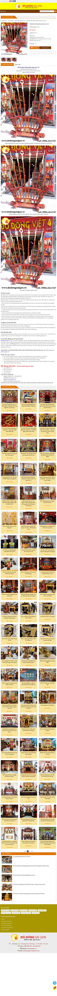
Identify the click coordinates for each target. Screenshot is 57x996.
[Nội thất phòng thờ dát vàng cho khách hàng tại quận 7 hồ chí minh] (28, 697)
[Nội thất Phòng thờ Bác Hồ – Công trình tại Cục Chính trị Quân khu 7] (28, 469)
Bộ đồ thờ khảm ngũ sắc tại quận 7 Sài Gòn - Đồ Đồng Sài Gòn (28, 528)
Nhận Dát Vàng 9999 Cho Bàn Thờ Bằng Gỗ (28, 639)
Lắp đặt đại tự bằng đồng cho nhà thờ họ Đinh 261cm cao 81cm (9, 730)
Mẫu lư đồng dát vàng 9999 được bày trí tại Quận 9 (28, 842)
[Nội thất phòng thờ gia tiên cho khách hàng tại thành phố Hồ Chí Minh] (47, 833)
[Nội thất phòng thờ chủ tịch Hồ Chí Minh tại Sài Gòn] (47, 766)
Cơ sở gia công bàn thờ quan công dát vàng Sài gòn (9, 617)
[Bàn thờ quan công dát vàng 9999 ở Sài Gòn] (9, 675)
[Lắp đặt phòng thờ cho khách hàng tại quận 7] (9, 789)
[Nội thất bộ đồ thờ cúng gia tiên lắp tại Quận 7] (9, 766)
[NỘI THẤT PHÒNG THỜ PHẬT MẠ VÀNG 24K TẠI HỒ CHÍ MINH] (47, 445)
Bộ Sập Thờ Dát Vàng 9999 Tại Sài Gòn (47, 753)
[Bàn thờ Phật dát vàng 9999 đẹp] (47, 675)
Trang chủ (3, 20)
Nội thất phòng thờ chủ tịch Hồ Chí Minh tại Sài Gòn (47, 775)
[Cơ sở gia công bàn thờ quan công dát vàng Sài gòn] (9, 608)
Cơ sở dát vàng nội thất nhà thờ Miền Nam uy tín (47, 572)
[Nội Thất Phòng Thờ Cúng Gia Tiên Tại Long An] (9, 445)
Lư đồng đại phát (15, 912)
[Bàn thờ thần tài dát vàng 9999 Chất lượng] (9, 564)
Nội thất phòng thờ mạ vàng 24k (28, 797)
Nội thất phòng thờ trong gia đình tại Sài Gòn (47, 501)
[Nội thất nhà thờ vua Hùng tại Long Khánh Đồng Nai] (9, 811)
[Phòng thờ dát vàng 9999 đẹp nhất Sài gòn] (28, 744)
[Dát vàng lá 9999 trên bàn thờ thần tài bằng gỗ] (9, 744)
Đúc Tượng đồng (14, 910)
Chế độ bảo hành (5, 929)
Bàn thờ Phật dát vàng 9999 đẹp (47, 683)
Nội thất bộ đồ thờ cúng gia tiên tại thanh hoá (28, 550)
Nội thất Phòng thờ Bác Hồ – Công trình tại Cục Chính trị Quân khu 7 (28, 479)
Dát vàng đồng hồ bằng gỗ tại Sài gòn (47, 729)
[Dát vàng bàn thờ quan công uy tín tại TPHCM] (47, 586)
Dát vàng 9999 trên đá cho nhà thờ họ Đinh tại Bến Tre (28, 683)
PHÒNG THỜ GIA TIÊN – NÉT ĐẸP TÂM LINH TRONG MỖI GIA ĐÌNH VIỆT (9, 502)
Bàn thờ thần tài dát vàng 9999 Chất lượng (9, 572)
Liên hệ (3, 919)
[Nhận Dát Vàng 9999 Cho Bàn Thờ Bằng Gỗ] (28, 630)
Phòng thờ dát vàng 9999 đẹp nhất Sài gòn (28, 753)
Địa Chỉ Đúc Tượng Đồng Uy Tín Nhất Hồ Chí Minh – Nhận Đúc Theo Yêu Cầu (29, 865)
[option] (14, 39)
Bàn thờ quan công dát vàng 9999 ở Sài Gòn (9, 683)
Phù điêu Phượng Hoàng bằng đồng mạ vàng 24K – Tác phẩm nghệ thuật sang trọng (28, 430)
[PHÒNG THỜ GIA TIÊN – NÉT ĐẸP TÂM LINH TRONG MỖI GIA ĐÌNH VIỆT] (9, 492)
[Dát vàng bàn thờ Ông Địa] (47, 697)
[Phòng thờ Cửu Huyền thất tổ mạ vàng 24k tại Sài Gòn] (28, 445)
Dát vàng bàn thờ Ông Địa (47, 705)
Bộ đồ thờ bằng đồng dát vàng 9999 (47, 661)
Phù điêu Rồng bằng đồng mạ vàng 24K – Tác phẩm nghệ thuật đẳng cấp (9, 430)
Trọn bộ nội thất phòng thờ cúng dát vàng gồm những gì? (47, 550)
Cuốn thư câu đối (32, 910)
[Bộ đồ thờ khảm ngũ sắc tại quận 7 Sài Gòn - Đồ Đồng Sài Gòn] (28, 518)
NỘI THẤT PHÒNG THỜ (20, 20)
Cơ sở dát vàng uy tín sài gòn (47, 616)
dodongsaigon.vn (12, 379)
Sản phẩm (10, 20)
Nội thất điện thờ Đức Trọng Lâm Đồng (47, 797)
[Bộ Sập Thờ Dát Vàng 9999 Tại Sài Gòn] (47, 744)
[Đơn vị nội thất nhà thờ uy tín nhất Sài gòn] (28, 564)
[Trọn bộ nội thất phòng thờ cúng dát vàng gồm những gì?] (47, 541)
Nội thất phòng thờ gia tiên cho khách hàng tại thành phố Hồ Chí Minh (47, 843)
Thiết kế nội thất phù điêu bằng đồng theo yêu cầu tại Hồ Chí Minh (27, 884)
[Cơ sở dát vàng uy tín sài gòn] (47, 608)
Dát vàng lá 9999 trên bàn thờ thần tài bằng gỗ (9, 753)
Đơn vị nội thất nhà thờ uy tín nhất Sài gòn (28, 572)
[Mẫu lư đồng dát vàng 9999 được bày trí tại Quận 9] (28, 833)
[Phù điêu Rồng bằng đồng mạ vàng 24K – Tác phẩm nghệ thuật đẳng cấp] (9, 420)
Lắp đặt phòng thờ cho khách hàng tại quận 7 (9, 797)
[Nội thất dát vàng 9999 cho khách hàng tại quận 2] (28, 652)
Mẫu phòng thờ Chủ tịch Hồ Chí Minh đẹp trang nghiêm (10, 478)
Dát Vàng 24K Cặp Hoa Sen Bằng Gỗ (9, 527)
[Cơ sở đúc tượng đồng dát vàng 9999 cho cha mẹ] (9, 541)
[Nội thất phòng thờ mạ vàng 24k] (28, 789)
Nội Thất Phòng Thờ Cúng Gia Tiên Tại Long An (9, 454)
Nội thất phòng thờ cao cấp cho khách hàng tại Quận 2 (47, 819)
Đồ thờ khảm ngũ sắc (6, 912)
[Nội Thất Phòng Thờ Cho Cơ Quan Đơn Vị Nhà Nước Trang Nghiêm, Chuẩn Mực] (9, 396)
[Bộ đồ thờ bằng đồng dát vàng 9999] (47, 652)
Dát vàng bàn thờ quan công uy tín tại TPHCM (47, 595)
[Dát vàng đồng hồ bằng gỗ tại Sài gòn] (47, 720)
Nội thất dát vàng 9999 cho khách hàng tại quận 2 (28, 661)
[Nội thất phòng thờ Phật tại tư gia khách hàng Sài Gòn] (28, 811)
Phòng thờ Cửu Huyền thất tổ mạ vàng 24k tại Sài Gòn (28, 454)
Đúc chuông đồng (23, 910)
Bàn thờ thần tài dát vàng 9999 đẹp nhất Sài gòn (28, 729)
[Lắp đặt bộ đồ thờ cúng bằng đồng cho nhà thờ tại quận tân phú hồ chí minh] (9, 833)
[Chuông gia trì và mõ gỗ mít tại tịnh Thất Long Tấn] (47, 518)
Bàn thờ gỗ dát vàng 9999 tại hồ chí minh (28, 617)
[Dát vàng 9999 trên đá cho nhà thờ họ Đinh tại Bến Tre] (28, 675)
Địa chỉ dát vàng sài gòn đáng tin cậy (9, 639)
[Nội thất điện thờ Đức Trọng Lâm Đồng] (47, 789)
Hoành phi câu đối (42, 910)
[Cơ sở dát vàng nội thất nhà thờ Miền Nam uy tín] (47, 564)
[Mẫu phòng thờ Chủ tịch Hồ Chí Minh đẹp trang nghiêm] (9, 469)
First (25, 851)
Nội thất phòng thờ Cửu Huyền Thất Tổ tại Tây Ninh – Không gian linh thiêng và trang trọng (28, 503)
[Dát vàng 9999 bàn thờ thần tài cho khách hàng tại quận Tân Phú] (9, 697)
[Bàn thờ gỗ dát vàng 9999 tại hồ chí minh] (28, 608)
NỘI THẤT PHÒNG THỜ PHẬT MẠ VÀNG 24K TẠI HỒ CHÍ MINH (47, 455)
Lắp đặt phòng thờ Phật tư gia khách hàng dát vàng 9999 (28, 775)
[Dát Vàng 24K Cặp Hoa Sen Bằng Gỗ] (9, 518)
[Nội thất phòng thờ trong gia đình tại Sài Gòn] (47, 492)
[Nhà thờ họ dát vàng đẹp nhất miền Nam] (9, 586)
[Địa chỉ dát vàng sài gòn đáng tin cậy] (9, 630)
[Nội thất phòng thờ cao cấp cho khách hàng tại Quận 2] (47, 811)
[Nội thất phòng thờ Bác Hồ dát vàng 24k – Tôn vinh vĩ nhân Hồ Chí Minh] (47, 469)
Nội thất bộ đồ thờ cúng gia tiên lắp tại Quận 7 (9, 775)
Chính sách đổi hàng (6, 925)
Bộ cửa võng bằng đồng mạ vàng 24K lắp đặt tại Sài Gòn (28, 405)
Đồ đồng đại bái (35, 912)
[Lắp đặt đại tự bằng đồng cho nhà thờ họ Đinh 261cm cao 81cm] (9, 720)
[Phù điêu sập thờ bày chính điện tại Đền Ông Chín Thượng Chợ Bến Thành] (47, 396)
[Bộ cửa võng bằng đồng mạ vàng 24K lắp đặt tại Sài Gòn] (28, 396)
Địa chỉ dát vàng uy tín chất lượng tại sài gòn (47, 639)
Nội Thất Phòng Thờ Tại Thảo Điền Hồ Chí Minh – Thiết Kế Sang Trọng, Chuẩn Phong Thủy (47, 431)
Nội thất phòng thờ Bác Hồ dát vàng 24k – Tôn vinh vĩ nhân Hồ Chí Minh (47, 479)
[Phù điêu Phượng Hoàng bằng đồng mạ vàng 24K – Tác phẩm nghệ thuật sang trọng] (28, 420)
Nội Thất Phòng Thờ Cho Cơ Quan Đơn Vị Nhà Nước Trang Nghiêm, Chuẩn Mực (9, 406)
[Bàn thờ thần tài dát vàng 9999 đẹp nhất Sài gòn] (28, 720)
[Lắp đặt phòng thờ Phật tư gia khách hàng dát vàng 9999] (28, 766)
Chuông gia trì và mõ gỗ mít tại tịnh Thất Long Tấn (47, 527)
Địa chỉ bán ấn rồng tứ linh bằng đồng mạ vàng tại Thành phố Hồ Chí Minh (29, 875)
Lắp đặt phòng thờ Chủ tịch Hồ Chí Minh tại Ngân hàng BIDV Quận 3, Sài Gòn (29, 893)
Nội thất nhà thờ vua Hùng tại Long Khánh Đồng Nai (9, 819)
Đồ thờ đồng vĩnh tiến (25, 912)
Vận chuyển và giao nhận (7, 927)
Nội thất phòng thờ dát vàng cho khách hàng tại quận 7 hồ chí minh (28, 706)
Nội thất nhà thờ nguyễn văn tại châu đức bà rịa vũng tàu (28, 595)
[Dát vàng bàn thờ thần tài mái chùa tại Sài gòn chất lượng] (9, 652)
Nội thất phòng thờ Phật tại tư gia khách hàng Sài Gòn (28, 819)
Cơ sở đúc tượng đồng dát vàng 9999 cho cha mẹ (9, 550)
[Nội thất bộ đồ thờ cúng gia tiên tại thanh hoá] (28, 541)
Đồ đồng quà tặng (5, 910)
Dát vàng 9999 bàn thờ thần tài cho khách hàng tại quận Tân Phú (9, 706)
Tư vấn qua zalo (45, 47)
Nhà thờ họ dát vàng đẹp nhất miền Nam (9, 595)
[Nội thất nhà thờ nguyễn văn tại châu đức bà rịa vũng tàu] (28, 586)
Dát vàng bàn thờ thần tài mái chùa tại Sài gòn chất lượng (9, 661)
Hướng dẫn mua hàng (6, 921)
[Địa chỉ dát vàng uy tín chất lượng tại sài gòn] (47, 630)
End (32, 851)
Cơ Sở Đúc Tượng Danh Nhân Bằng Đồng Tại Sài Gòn (24, 856)
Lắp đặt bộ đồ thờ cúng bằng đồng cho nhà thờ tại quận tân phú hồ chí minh (9, 843)
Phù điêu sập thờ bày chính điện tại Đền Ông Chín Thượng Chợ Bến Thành (47, 406)
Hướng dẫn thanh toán (6, 923)
